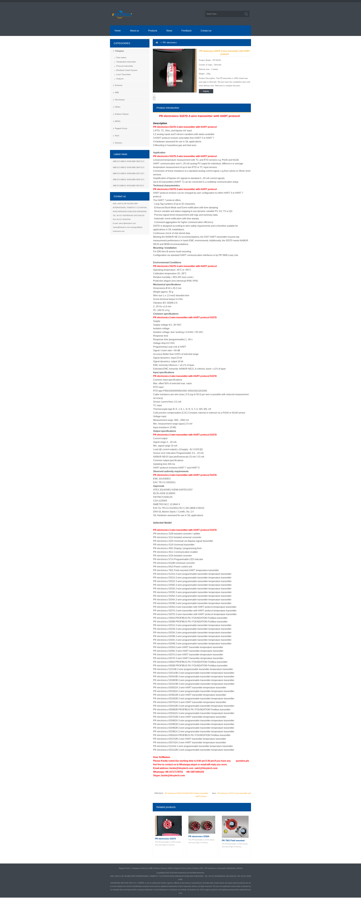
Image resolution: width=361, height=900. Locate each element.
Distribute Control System (126, 70)
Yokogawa (119, 51)
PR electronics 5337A (165, 838)
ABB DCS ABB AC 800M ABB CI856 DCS (128, 180)
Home (118, 30)
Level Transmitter (123, 74)
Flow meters (121, 58)
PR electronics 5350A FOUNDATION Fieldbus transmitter (186, 793)
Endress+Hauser (122, 114)
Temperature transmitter (126, 62)
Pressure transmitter (124, 66)
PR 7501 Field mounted (233, 840)
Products (152, 30)
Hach (117, 136)
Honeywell (221, 868)
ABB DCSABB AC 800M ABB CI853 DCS (128, 186)
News (169, 30)
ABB (117, 92)
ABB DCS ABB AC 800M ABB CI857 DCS (128, 173)
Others (117, 107)
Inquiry (206, 91)
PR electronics (210, 868)
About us (134, 30)
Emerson (118, 85)
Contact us (206, 30)
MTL (202, 868)
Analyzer (120, 79)
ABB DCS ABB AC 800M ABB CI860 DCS (128, 167)
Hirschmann (120, 100)
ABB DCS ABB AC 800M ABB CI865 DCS (128, 161)
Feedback (186, 30)
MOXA (117, 121)
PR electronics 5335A (198, 836)
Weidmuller (231, 868)
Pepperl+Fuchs (121, 128)
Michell (239, 868)
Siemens (118, 143)
